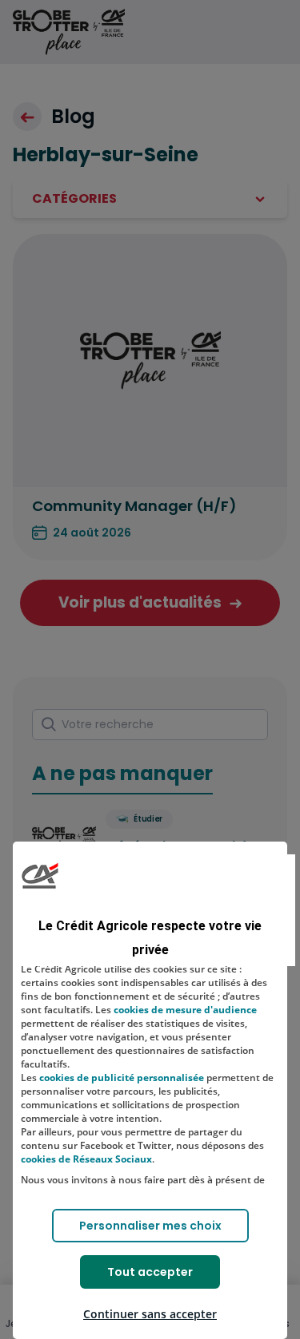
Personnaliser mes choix (150, 1226)
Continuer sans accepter (150, 1313)
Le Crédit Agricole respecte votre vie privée (150, 937)
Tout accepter (150, 1272)
